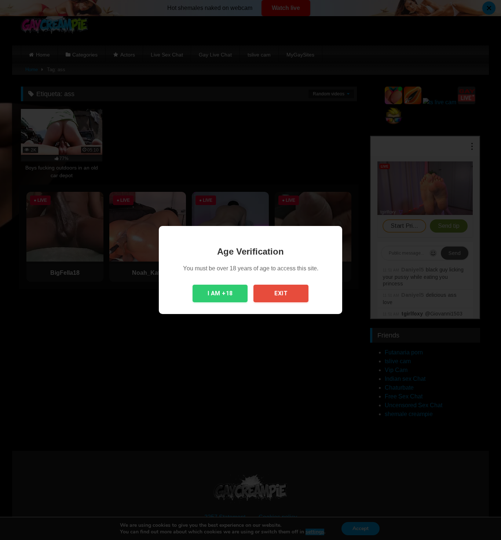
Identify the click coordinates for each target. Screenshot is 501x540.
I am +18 (220, 293)
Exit (281, 293)
